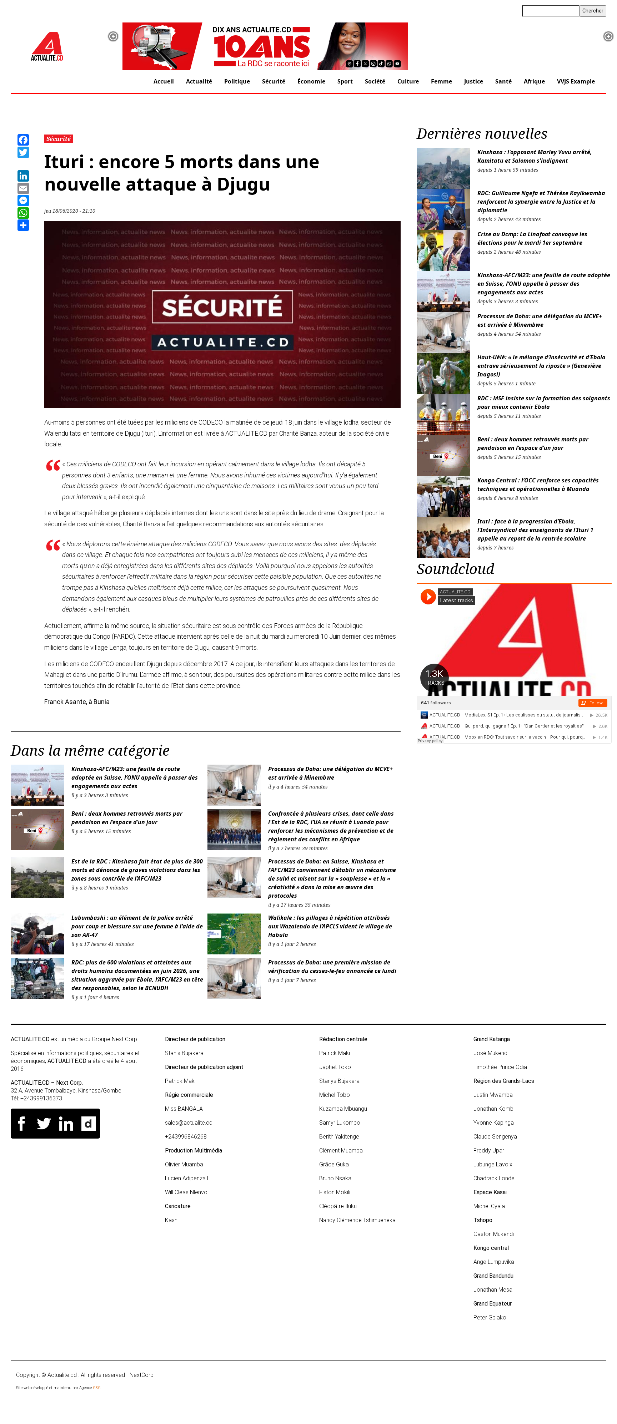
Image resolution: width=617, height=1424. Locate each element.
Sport (345, 81)
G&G (97, 1387)
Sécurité (273, 81)
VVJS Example (576, 81)
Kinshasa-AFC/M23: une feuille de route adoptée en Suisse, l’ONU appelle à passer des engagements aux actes (134, 777)
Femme (441, 81)
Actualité (199, 81)
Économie (311, 81)
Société (375, 81)
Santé (503, 81)
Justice (473, 81)
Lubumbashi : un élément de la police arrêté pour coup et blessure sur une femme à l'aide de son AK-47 (137, 926)
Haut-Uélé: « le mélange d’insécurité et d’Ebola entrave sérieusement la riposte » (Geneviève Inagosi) (541, 365)
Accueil (164, 81)
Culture (408, 81)
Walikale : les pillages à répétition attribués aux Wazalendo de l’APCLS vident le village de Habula (330, 926)
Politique (237, 81)
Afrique (534, 81)
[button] (113, 36)
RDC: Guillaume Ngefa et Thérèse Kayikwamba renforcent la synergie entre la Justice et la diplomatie (541, 201)
